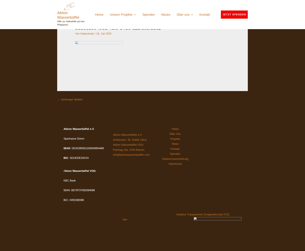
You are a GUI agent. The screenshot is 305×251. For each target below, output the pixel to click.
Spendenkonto (78, 120)
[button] (234, 14)
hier (125, 219)
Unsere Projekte (121, 14)
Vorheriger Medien (70, 99)
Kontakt (204, 14)
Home (99, 14)
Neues (165, 14)
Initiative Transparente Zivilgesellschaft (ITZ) (203, 214)
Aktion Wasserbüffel (68, 15)
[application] (134, 14)
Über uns (183, 14)
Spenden (148, 14)
